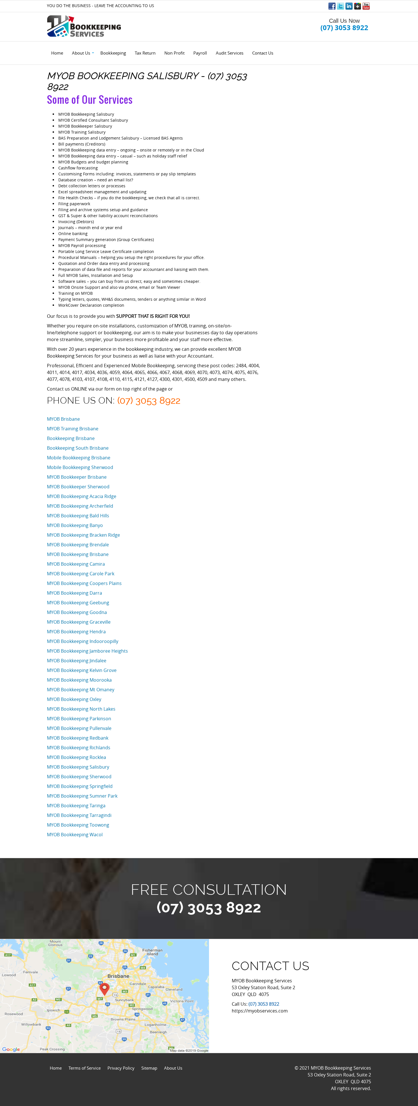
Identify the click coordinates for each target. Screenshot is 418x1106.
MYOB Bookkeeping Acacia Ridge (81, 496)
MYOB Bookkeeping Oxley (74, 699)
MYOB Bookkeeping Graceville (79, 622)
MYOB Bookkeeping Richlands (78, 747)
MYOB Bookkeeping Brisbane (78, 554)
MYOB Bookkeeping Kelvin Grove (82, 670)
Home (56, 1068)
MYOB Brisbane (63, 419)
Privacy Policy (120, 1068)
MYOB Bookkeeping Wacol (75, 834)
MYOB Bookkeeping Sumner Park (82, 796)
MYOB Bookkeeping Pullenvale (79, 728)
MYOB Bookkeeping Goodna (77, 612)
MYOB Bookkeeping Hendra (76, 631)
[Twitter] (340, 6)
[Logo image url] (84, 25)
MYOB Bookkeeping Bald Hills (78, 515)
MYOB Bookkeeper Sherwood (78, 487)
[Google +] (357, 6)
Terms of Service (85, 1068)
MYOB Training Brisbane (72, 429)
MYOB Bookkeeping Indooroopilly (82, 641)
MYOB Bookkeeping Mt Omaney (80, 689)
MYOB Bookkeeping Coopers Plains (84, 583)
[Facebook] (332, 6)
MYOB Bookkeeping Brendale (78, 544)
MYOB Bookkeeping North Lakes (81, 709)
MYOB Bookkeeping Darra (74, 593)
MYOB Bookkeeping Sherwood (79, 776)
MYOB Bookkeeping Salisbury (78, 767)
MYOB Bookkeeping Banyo (75, 525)
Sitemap (149, 1068)
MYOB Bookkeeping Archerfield (80, 506)
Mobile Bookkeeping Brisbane (78, 458)
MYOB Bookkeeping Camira (76, 564)
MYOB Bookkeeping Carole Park (80, 573)
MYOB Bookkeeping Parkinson (79, 718)
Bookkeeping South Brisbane (78, 448)
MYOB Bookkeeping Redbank (77, 738)
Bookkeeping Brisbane (71, 438)
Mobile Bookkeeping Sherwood (80, 467)
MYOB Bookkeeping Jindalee (76, 660)
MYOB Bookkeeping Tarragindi (79, 815)
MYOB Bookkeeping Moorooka (79, 680)
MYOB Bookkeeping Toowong (78, 825)
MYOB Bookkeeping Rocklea (76, 757)
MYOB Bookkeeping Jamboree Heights (87, 651)
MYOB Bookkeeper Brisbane (77, 477)
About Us (173, 1068)
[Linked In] (349, 6)
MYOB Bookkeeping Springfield (80, 786)
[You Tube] (366, 6)
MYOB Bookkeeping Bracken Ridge (83, 535)
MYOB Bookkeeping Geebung (78, 602)
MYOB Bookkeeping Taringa (76, 805)
